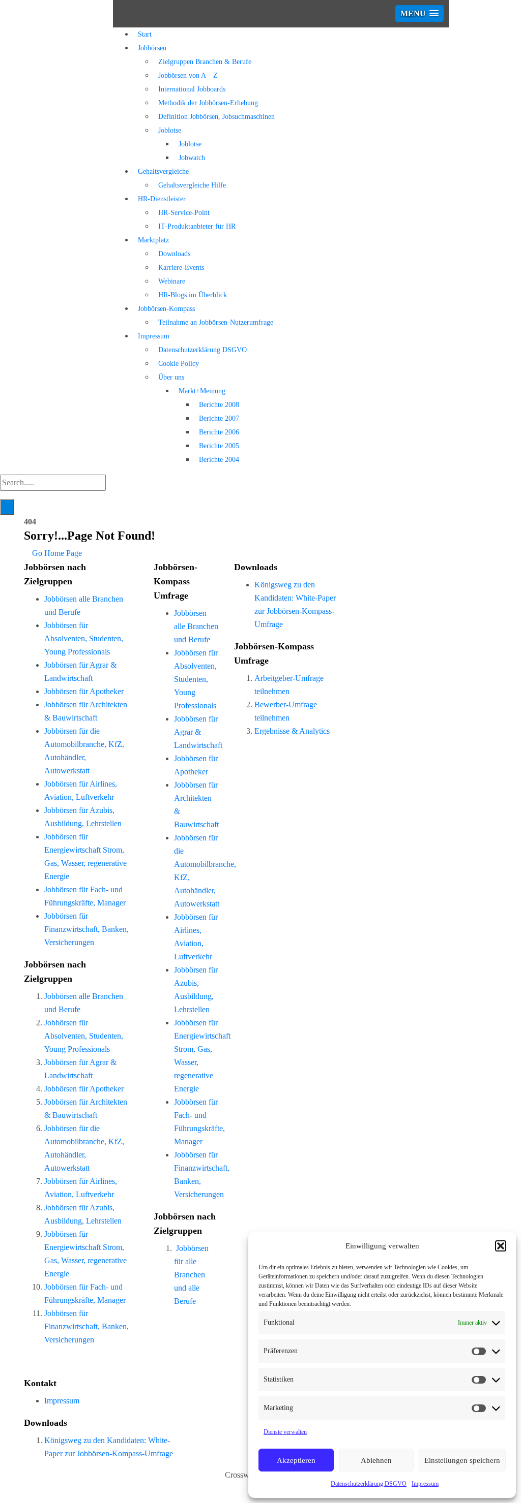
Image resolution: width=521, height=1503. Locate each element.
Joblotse (169, 130)
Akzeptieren (296, 1460)
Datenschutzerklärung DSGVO (369, 1483)
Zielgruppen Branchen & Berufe (204, 62)
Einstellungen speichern (462, 1460)
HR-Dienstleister (162, 199)
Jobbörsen (152, 48)
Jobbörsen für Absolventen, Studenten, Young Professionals (83, 638)
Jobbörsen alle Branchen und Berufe (196, 626)
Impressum (425, 1483)
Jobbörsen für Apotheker (84, 691)
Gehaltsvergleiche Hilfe (192, 185)
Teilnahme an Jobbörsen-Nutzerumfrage (215, 322)
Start (145, 34)
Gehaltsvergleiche (163, 171)
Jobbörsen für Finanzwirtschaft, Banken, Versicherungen (86, 929)
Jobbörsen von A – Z (188, 75)
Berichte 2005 (219, 446)
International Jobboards (191, 89)
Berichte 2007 (219, 418)
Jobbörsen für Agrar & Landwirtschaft (198, 731)
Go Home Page (56, 553)
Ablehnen (376, 1460)
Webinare (171, 281)
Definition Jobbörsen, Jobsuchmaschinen (216, 116)
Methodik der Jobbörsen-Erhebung (208, 103)
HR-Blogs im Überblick (192, 295)
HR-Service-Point (184, 212)
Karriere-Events (181, 267)
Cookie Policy (178, 363)
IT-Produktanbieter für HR (197, 226)
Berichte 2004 (219, 459)
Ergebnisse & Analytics (292, 731)
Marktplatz (153, 240)
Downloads (174, 254)
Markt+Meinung (202, 391)
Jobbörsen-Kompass (166, 308)
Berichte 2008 (219, 405)
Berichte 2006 (219, 432)
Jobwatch (192, 158)
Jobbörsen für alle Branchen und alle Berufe (191, 1274)
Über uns (171, 377)
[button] (501, 1246)
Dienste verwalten (285, 1431)
